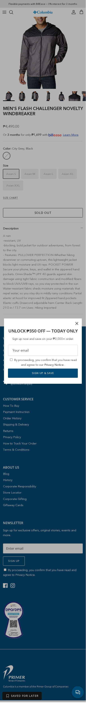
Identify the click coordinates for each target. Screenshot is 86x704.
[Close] (76, 323)
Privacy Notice (54, 365)
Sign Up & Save (43, 373)
